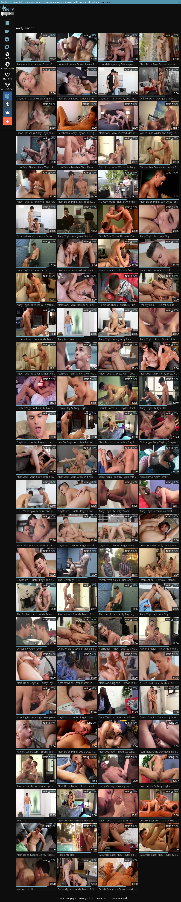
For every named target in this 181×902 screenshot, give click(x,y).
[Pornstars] (7, 39)
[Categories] (7, 24)
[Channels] (7, 32)
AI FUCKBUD (7, 88)
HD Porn (7, 78)
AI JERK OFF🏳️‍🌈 (7, 68)
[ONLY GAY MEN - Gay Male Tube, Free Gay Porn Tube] (7, 10)
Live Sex (7, 58)
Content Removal (118, 898)
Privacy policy (86, 898)
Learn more (106, 2)
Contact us (101, 898)
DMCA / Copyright (67, 898)
